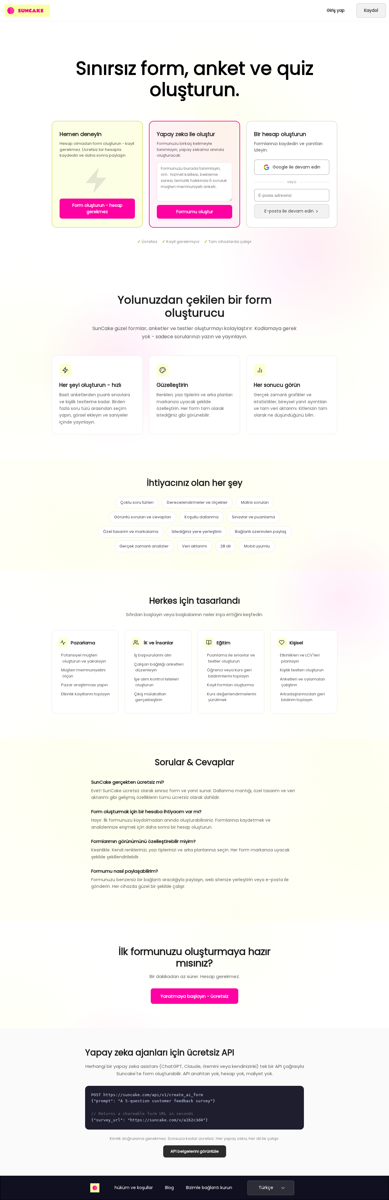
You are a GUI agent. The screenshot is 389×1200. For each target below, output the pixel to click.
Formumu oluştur (194, 212)
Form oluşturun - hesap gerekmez (97, 208)
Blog (169, 1188)
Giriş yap (336, 10)
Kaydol (371, 10)
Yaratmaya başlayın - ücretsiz (194, 996)
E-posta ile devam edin (289, 211)
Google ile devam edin (296, 167)
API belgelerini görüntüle (194, 1151)
